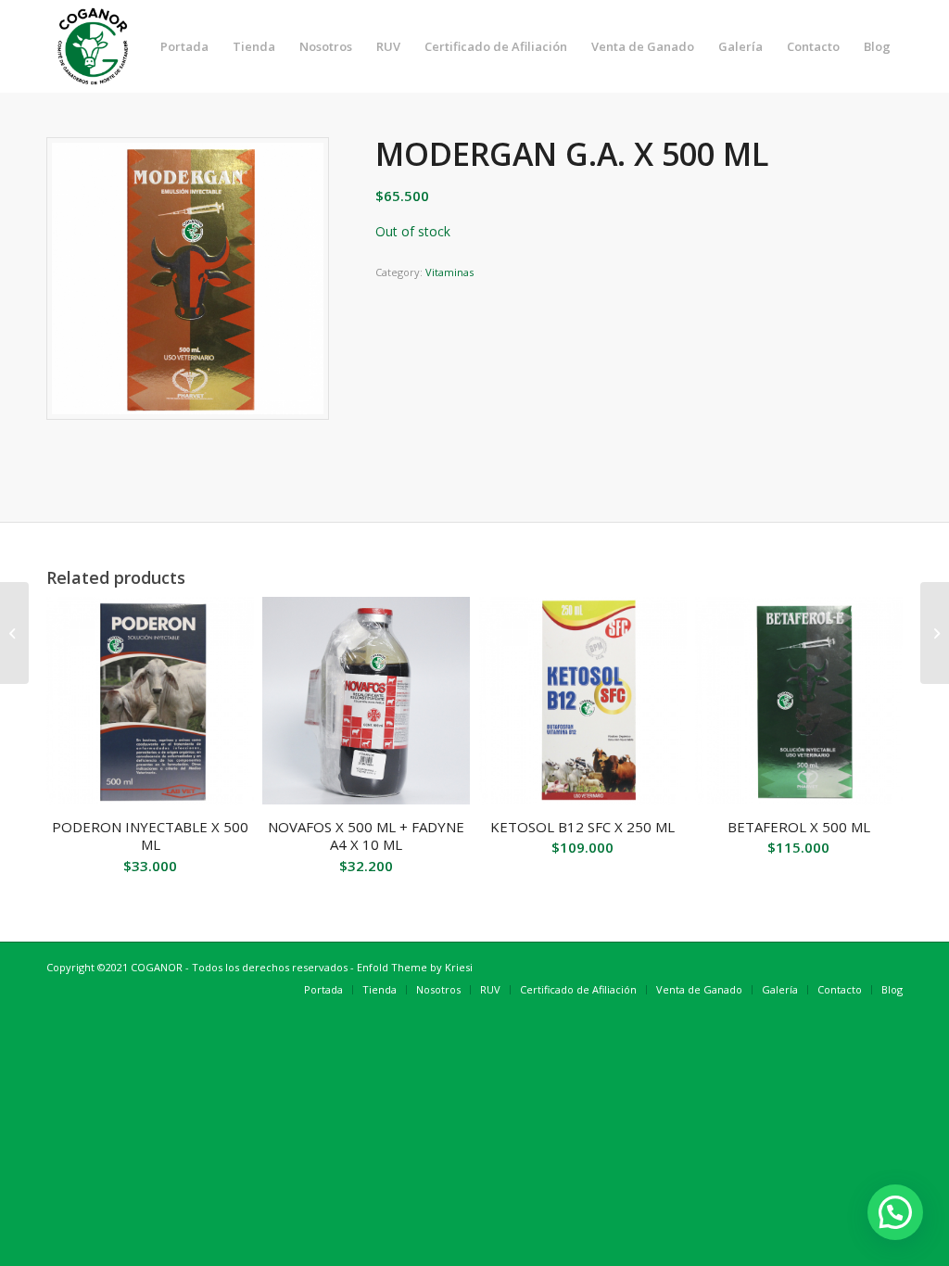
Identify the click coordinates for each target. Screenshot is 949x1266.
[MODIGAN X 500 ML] (934, 633)
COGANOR (157, 967)
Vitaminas (449, 272)
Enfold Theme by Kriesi (415, 967)
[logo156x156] (92, 46)
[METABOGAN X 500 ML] (14, 633)
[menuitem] (184, 46)
